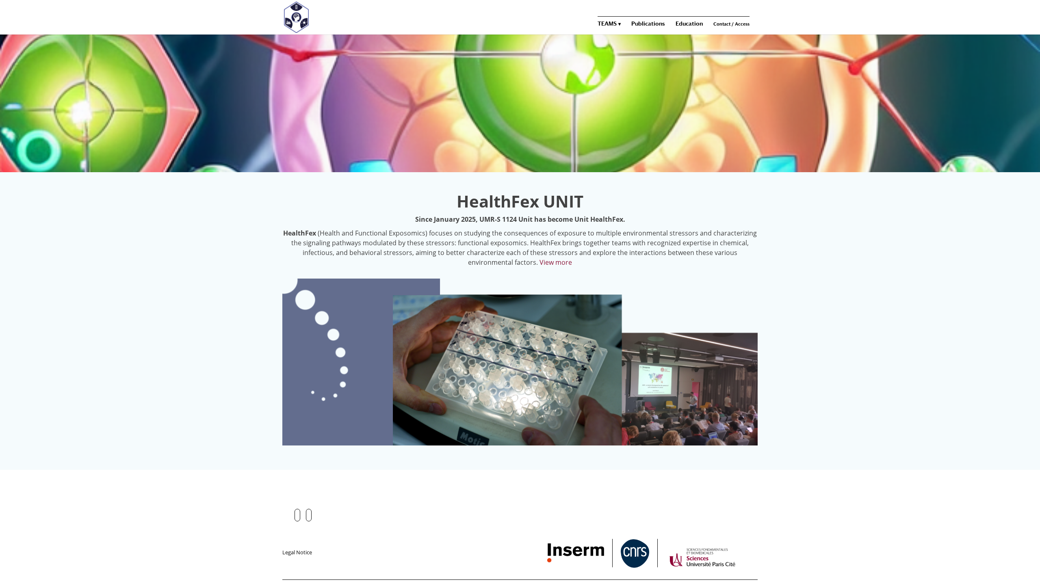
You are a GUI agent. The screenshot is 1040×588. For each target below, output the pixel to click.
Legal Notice (297, 552)
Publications (648, 24)
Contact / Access (731, 24)
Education (689, 24)
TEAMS (607, 24)
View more (556, 262)
